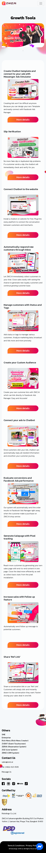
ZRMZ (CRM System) (10, 752)
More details (22, 119)
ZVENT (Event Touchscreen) (14, 743)
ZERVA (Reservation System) (14, 746)
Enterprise (6, 737)
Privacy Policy (32, 845)
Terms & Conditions (16, 845)
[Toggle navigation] (41, 3)
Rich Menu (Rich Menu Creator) (15, 740)
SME (3, 734)
